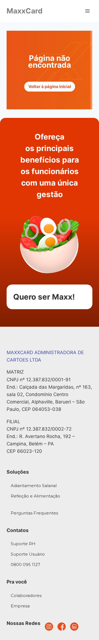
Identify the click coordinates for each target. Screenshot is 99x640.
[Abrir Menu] (87, 11)
